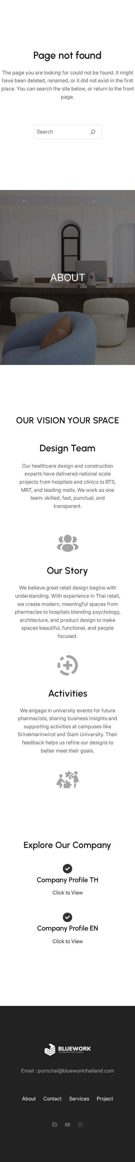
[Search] (93, 132)
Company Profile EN (67, 928)
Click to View (67, 892)
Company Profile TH (67, 880)
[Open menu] (116, 11)
